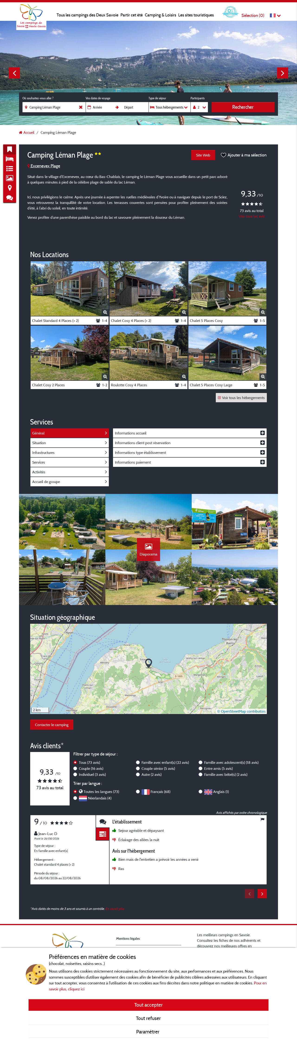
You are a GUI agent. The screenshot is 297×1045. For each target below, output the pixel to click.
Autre (151, 774)
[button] (148, 663)
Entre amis (218, 768)
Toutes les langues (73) (101, 791)
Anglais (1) (221, 791)
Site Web (203, 155)
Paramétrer (148, 1032)
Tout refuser (148, 1018)
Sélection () (253, 15)
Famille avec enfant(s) (165, 762)
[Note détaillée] (103, 834)
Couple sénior (158, 768)
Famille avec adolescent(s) (231, 762)
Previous (14, 72)
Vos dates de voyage (98, 98)
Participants (197, 98)
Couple (91, 768)
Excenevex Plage (45, 165)
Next (282, 72)
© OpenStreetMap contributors (241, 711)
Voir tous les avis (252, 216)
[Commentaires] (103, 821)
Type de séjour (157, 98)
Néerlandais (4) (99, 798)
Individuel (92, 774)
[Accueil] (31, 12)
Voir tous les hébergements (243, 397)
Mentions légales (128, 938)
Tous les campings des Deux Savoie (87, 15)
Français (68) (160, 791)
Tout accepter (148, 1005)
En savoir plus (114, 909)
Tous (89, 762)
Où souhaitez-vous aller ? (38, 98)
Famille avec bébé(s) (225, 774)
